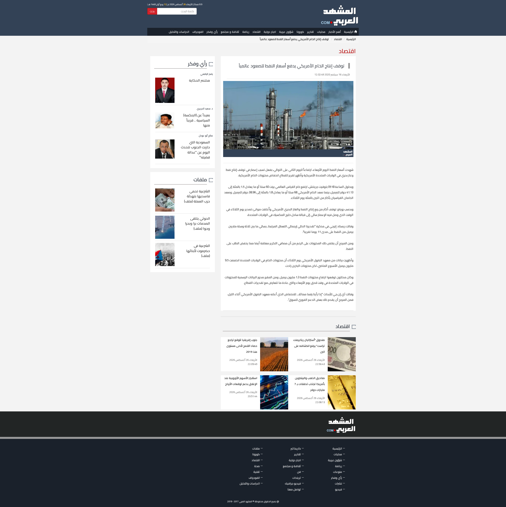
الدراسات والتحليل (179, 31)
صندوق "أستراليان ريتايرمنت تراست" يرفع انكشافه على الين (309, 345)
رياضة (245, 31)
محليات (321, 31)
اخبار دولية (270, 31)
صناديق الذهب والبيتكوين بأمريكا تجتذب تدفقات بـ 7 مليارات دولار (309, 383)
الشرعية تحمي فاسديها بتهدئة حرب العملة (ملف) (197, 196)
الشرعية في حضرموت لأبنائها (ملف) (198, 251)
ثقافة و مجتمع (230, 31)
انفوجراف (197, 31)
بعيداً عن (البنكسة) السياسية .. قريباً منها (196, 120)
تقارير (310, 31)
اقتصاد (256, 31)
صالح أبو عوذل (206, 135)
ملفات (200, 179)
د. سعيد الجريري (205, 108)
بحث (152, 11)
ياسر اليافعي (206, 74)
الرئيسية (349, 31)
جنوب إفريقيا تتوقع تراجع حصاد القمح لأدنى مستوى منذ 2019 (241, 345)
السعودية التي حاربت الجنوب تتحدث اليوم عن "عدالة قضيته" (195, 150)
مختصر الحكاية (199, 80)
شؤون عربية (286, 31)
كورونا (300, 31)
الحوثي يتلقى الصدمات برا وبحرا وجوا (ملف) (197, 223)
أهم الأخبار (335, 31)
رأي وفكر (212, 31)
